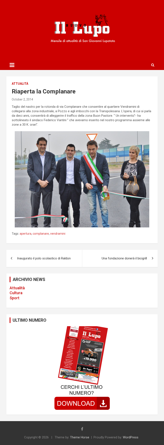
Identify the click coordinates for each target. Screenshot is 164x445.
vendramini (57, 233)
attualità (20, 83)
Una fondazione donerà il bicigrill (124, 258)
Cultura (16, 293)
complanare (41, 233)
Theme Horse (79, 437)
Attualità (17, 288)
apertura (25, 233)
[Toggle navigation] (12, 65)
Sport (14, 298)
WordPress (130, 437)
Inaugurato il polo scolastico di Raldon (44, 258)
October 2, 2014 (22, 99)
